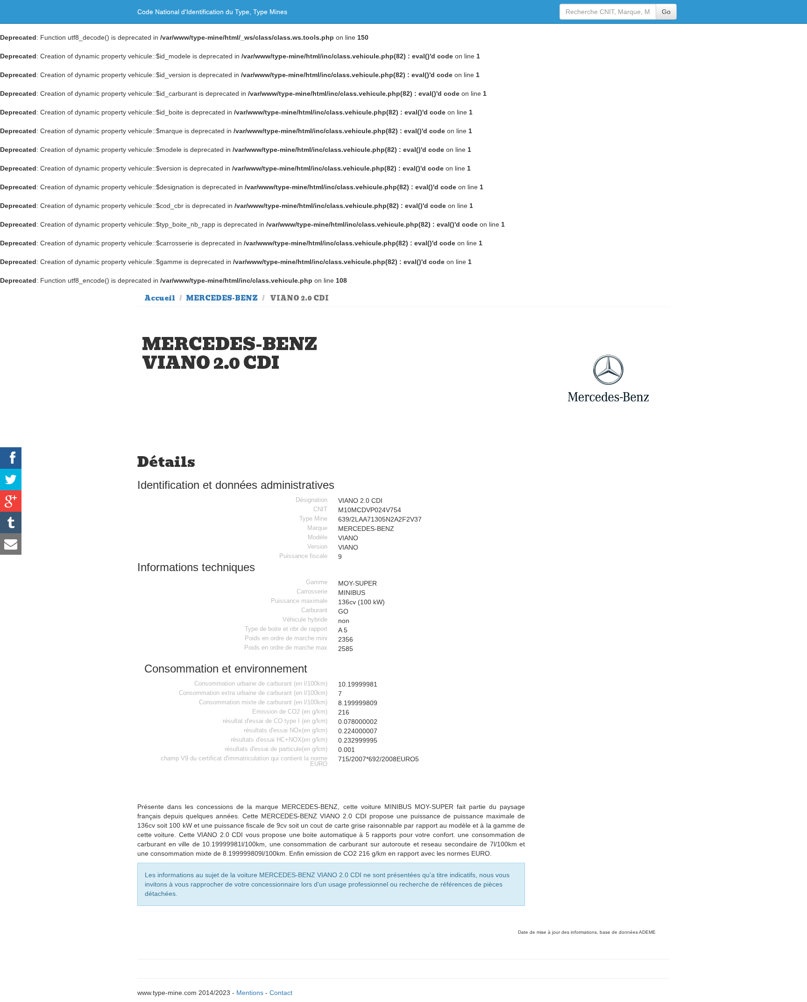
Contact (280, 992)
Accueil (159, 298)
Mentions (249, 992)
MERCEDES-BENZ (222, 298)
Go (666, 11)
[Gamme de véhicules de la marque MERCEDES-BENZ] (608, 378)
